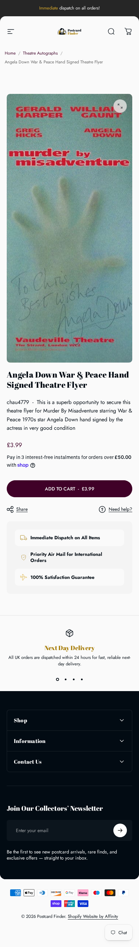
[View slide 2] (65, 679)
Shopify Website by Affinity (93, 916)
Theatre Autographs (40, 53)
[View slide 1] (57, 679)
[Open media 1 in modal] (120, 106)
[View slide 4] (82, 679)
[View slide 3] (74, 679)
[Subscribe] (120, 830)
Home (10, 53)
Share (22, 509)
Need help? (120, 509)
